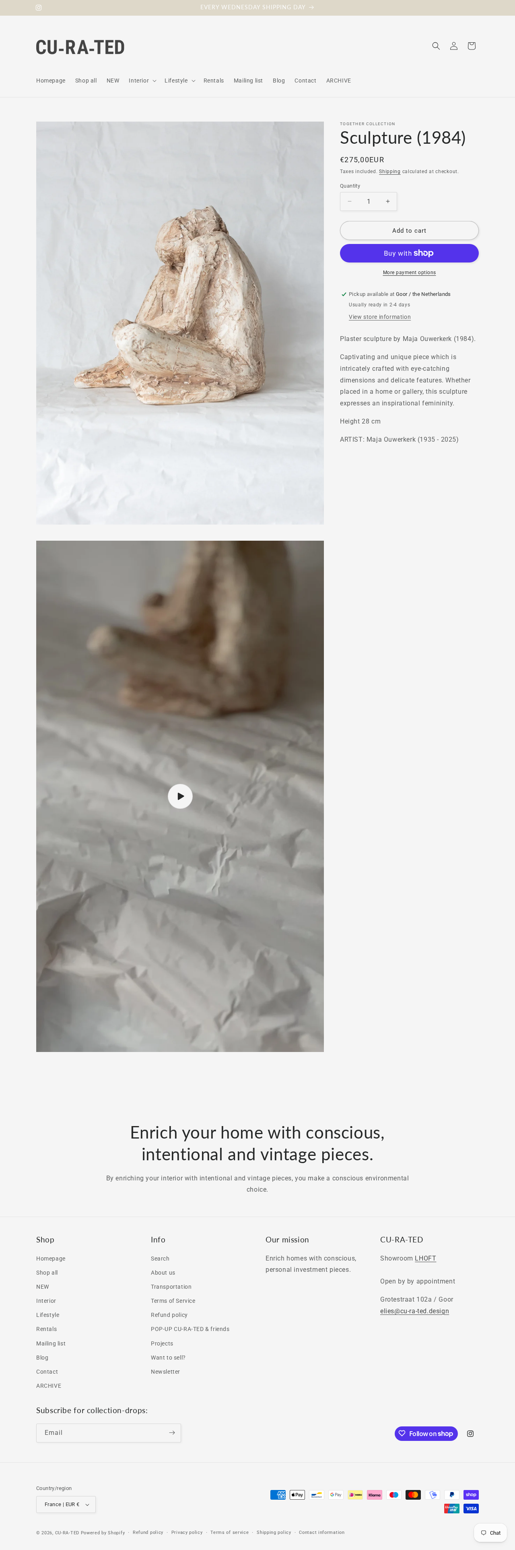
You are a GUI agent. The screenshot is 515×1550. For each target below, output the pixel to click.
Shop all (47, 1272)
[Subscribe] (172, 1432)
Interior (46, 1301)
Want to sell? (168, 1357)
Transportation (171, 1286)
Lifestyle (47, 1315)
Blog (42, 1357)
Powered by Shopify (103, 1533)
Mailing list (51, 1343)
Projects (162, 1343)
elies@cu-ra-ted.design (414, 1311)
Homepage (51, 1258)
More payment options (409, 272)
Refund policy (169, 1315)
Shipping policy (274, 1532)
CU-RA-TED (67, 1533)
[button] (142, 80)
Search (160, 1258)
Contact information (321, 1532)
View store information (380, 316)
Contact (47, 1371)
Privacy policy (187, 1532)
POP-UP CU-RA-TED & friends (190, 1329)
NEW (42, 1286)
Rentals (46, 1329)
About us (163, 1272)
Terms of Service (173, 1301)
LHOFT (425, 1258)
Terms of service (229, 1532)
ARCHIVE (48, 1386)
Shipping (390, 171)
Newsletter (165, 1371)
